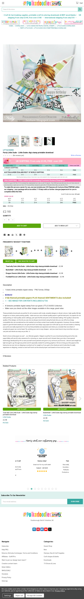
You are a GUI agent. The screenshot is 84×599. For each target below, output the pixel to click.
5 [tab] (42, 489)
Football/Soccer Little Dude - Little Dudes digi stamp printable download (32, 277)
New (45, 549)
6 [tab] (45, 489)
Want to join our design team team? (14, 560)
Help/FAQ (5, 549)
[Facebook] (4, 235)
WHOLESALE (6, 570)
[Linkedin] (20, 235)
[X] (16, 235)
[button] (10, 22)
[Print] (12, 235)
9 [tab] (56, 489)
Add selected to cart (26, 261)
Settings (7, 595)
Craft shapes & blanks (51, 556)
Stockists (5, 574)
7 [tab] (49, 489)
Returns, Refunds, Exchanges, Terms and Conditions (20, 553)
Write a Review (76, 155)
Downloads (47, 560)
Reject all (19, 595)
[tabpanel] (42, 465)
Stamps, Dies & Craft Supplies (54, 553)
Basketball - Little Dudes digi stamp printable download (26, 270)
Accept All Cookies (34, 595)
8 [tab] (52, 489)
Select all (9, 261)
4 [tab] (38, 489)
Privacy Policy (6, 577)
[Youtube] (46, 529)
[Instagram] (34, 529)
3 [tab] (35, 489)
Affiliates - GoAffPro (9, 556)
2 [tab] (31, 489)
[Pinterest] (24, 235)
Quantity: (7, 216)
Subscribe (5, 546)
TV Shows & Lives (50, 563)
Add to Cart (21, 409)
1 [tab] (28, 489)
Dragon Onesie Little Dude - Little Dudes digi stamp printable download (31, 273)
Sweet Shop (48, 546)
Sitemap (5, 581)
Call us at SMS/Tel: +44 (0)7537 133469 (42, 524)
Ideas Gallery (6, 567)
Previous (4, 398)
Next (80, 398)
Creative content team (9, 563)
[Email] (8, 235)
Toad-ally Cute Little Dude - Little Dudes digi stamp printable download (31, 266)
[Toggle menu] (3, 3)
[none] (42, 83)
